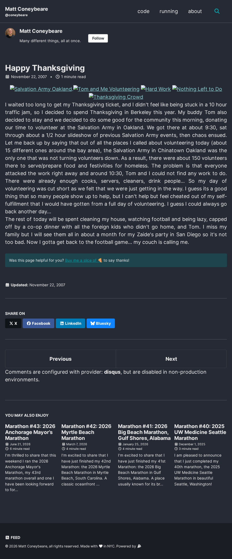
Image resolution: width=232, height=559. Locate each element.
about (195, 11)
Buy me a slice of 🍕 (83, 260)
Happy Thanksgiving (45, 68)
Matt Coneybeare (26, 11)
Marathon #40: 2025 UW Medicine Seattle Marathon (200, 432)
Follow (98, 38)
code (143, 11)
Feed (15, 537)
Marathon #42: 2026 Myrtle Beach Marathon (86, 432)
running (169, 11)
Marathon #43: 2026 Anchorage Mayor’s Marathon (30, 432)
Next (171, 359)
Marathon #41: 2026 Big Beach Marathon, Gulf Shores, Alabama (144, 432)
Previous (61, 359)
